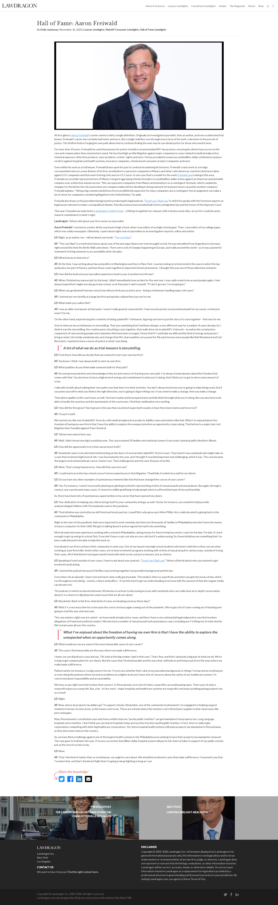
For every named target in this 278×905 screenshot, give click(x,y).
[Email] (88, 779)
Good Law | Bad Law (156, 200)
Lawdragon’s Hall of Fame (109, 210)
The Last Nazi (122, 237)
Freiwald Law (184, 175)
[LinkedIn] (237, 894)
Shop (261, 6)
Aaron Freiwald (79, 135)
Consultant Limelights (203, 6)
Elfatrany (80, 897)
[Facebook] (231, 894)
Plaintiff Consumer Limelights (122, 29)
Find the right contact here (83, 871)
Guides (223, 6)
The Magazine (237, 6)
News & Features (155, 6)
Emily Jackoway (49, 29)
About (251, 6)
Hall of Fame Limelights (153, 29)
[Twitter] (225, 894)
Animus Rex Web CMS (118, 897)
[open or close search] (267, 6)
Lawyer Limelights (178, 6)
